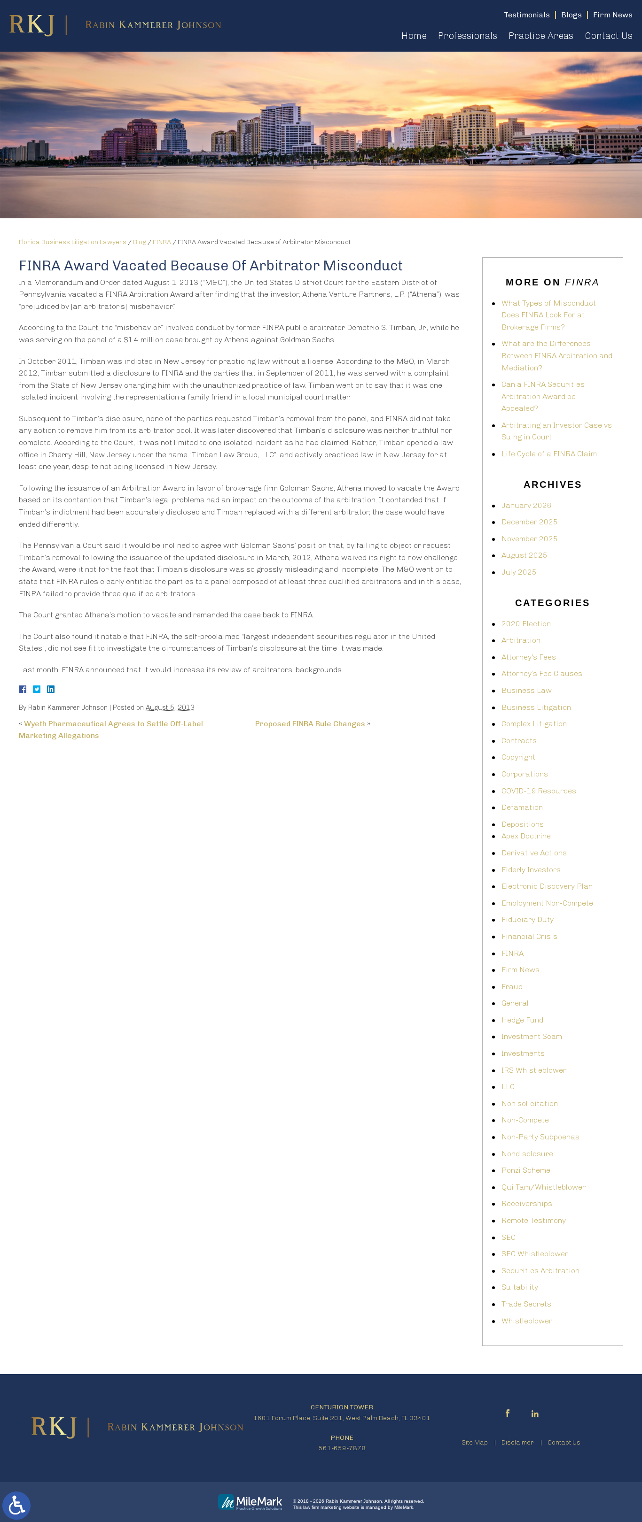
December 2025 (529, 521)
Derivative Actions (534, 852)
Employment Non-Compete (547, 903)
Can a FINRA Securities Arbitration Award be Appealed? (543, 396)
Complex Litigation (534, 723)
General (515, 1003)
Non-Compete (525, 1119)
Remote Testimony (533, 1220)
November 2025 (529, 538)
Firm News (520, 969)
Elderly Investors (531, 869)
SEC (508, 1237)
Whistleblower (526, 1320)
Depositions (522, 824)
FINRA (162, 242)
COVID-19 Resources (538, 790)
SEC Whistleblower (534, 1253)
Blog (139, 242)
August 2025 (524, 555)
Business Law (526, 690)
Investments (523, 1053)
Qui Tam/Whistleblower (543, 1187)
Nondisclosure (527, 1153)
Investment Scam (531, 1036)
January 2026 (526, 505)
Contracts (519, 740)
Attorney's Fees (528, 657)
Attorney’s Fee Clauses (541, 673)
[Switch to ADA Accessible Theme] (16, 1505)
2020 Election (526, 623)
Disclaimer (517, 1442)
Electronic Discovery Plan (547, 886)
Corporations (524, 773)
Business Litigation (536, 707)
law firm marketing (322, 1507)
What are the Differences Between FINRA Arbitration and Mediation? (556, 355)
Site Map (475, 1442)
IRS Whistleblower (533, 1070)
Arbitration (520, 640)
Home (414, 35)
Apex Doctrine (526, 835)
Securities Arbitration (540, 1270)
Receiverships (526, 1203)
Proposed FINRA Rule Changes (310, 723)
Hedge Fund (522, 1019)
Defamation (522, 807)
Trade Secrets (526, 1303)
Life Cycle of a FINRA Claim (549, 453)
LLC (508, 1086)
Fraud (512, 986)
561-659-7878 (342, 1448)
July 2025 (519, 572)
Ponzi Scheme (525, 1170)
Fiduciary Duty (527, 919)
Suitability (519, 1287)
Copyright (518, 757)
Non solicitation (529, 1103)
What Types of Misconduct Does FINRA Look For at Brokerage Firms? (548, 315)
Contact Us (609, 35)
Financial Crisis (529, 936)
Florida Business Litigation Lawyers (72, 242)
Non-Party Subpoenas (540, 1136)
